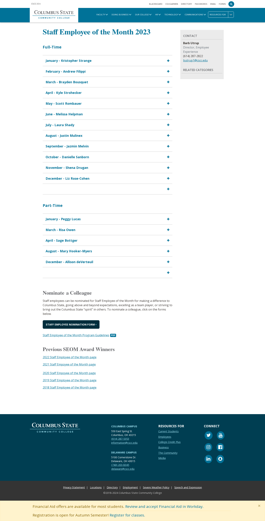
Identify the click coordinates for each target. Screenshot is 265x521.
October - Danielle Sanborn (67, 157)
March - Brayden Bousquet (67, 82)
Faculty (100, 14)
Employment (130, 487)
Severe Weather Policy (156, 487)
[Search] (231, 4)
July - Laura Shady (60, 125)
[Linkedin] (208, 459)
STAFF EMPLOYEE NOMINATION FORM (70, 324)
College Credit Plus (169, 442)
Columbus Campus (124, 426)
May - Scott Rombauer (64, 103)
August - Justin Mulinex (64, 135)
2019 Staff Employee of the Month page (69, 380)
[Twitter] (208, 436)
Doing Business (120, 14)
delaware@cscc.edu (122, 469)
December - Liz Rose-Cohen (67, 178)
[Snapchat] (220, 459)
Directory (186, 4)
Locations (96, 487)
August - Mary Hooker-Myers (69, 251)
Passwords (201, 4)
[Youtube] (220, 436)
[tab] (107, 60)
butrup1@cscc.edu (195, 60)
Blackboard (155, 4)
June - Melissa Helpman (64, 114)
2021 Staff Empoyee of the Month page (69, 364)
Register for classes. (127, 515)
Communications (194, 14)
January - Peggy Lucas (63, 219)
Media (162, 458)
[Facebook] (220, 447)
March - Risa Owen (60, 230)
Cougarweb (171, 4)
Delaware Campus (124, 452)
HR (156, 14)
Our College (142, 14)
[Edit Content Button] (2, 518)
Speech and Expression (188, 487)
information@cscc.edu (124, 442)
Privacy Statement (74, 487)
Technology (171, 14)
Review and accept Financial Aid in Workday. (164, 506)
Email (213, 4)
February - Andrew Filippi (66, 71)
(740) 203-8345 (120, 465)
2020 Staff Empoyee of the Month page (69, 373)
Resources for (218, 14)
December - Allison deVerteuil (69, 262)
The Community (167, 453)
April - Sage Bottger (62, 240)
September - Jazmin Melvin (67, 146)
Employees (164, 436)
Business (163, 447)
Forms (222, 4)
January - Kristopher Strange (69, 60)
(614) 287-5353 (120, 438)
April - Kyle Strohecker (64, 93)
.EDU (36, 3)
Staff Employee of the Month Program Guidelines (76, 335)
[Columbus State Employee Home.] (54, 15)
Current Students (168, 431)
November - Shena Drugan (67, 167)
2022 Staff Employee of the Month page (69, 357)
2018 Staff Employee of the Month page (69, 387)
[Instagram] (208, 447)
